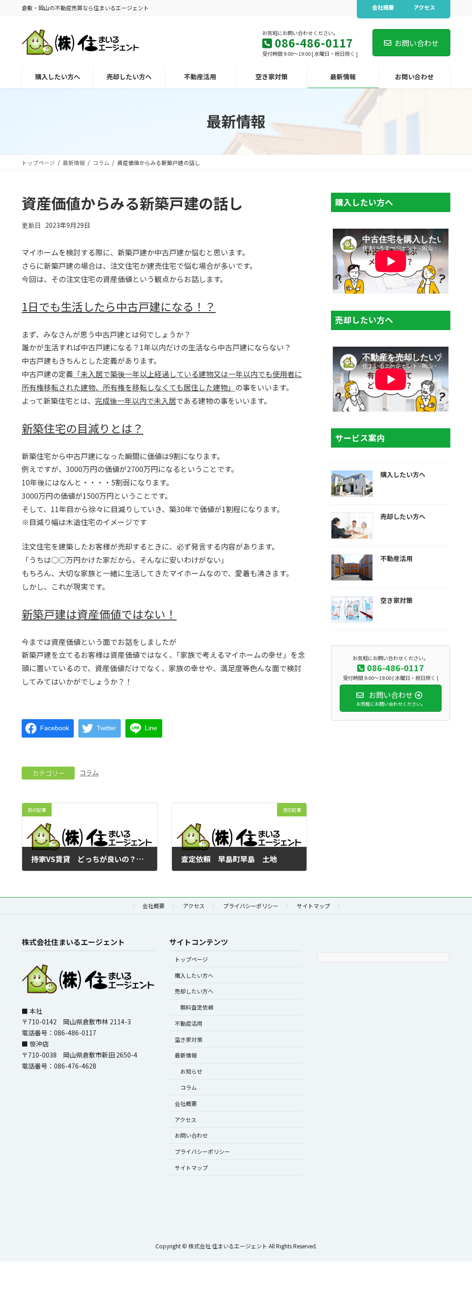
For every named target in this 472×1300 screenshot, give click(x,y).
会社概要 (383, 7)
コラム (89, 772)
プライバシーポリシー (250, 906)
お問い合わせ (417, 42)
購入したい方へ (402, 474)
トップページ (191, 959)
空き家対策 (396, 600)
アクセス (424, 7)
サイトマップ (313, 906)
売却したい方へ (402, 516)
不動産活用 (396, 558)
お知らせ (191, 1071)
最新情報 (186, 1055)
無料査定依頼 (196, 1007)
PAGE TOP (453, 1252)
